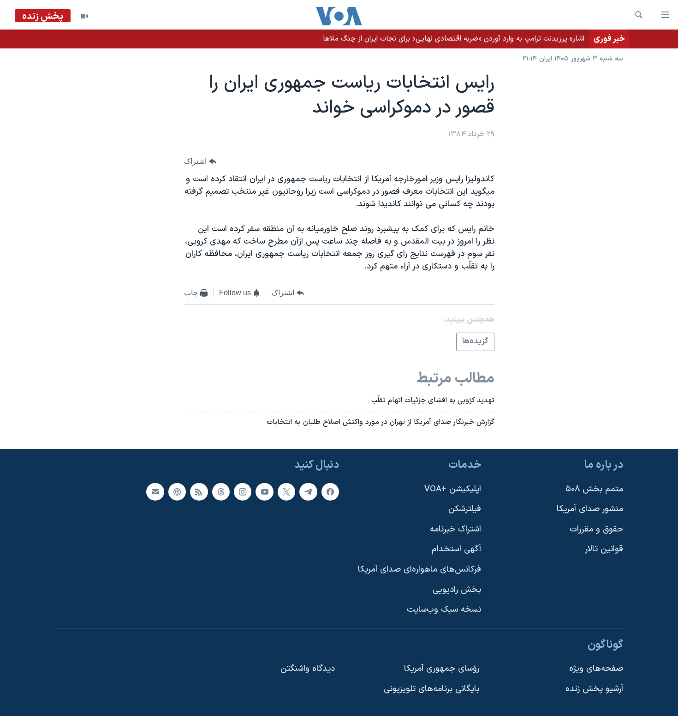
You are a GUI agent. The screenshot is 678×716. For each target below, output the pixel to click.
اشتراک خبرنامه (455, 529)
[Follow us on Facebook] (330, 492)
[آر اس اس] (199, 492)
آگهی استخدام (456, 549)
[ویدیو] (84, 16)
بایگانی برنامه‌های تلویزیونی (431, 689)
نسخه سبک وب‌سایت (444, 609)
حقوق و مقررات (596, 529)
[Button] (200, 161)
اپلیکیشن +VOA (452, 489)
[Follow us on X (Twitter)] (286, 492)
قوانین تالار (604, 549)
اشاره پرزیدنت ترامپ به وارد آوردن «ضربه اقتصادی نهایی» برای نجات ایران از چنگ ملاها (453, 38)
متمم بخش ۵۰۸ (594, 489)
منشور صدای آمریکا (590, 509)
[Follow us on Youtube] (264, 492)
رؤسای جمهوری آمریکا (441, 669)
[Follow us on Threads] (221, 492)
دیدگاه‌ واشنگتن (307, 669)
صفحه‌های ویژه (596, 669)
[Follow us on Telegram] (308, 492)
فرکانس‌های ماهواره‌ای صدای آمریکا (419, 569)
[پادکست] (177, 492)
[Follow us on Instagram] (242, 492)
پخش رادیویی (457, 590)
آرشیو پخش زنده (594, 689)
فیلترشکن (464, 509)
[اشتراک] (155, 492)
